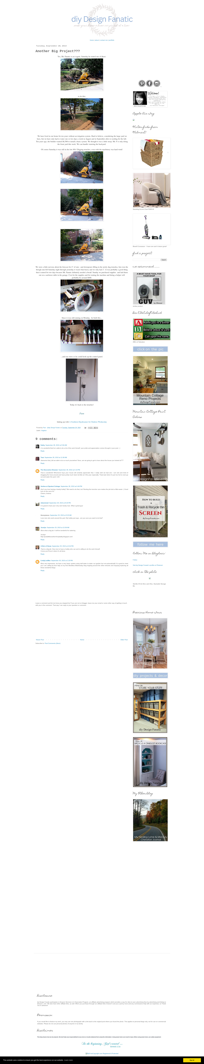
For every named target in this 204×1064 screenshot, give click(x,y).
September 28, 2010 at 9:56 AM (56, 445)
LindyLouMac (46, 560)
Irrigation (44, 430)
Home (82, 640)
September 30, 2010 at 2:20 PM (62, 560)
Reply (42, 451)
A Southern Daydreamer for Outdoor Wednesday (88, 421)
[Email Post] (85, 427)
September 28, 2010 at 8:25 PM (60, 503)
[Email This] (89, 428)
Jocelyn (43, 527)
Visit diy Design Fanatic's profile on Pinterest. (148, 565)
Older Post (124, 640)
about (97, 40)
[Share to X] (93, 428)
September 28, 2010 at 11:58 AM (56, 457)
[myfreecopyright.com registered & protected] (102, 1053)
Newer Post (40, 640)
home (92, 40)
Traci (42, 457)
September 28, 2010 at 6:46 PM (71, 486)
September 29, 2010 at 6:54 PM (63, 546)
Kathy (43, 445)
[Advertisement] (82, 622)
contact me (104, 40)
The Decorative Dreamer (49, 470)
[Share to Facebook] (95, 428)
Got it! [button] (192, 1060)
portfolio (111, 40)
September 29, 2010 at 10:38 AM (58, 527)
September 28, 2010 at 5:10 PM (69, 470)
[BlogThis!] (91, 428)
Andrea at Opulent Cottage (50, 486)
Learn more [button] (68, 1060)
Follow (135, 560)
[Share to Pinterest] (97, 428)
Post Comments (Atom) (52, 643)
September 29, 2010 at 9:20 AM (61, 515)
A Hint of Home (46, 546)
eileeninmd (45, 503)
